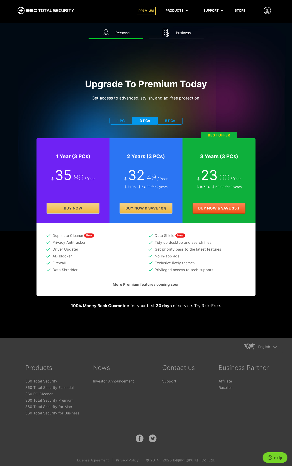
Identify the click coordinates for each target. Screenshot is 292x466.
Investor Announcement (113, 381)
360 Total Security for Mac (48, 406)
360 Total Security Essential (49, 387)
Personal (122, 33)
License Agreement (93, 460)
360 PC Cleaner (39, 394)
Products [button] (175, 10)
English (264, 347)
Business (183, 33)
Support (169, 381)
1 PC (121, 120)
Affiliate (225, 381)
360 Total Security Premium (49, 400)
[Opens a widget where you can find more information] (274, 458)
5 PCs (170, 120)
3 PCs (145, 120)
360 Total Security (41, 381)
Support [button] (211, 10)
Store (240, 10)
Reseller (225, 387)
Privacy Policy (127, 460)
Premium (146, 11)
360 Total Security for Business (52, 413)
